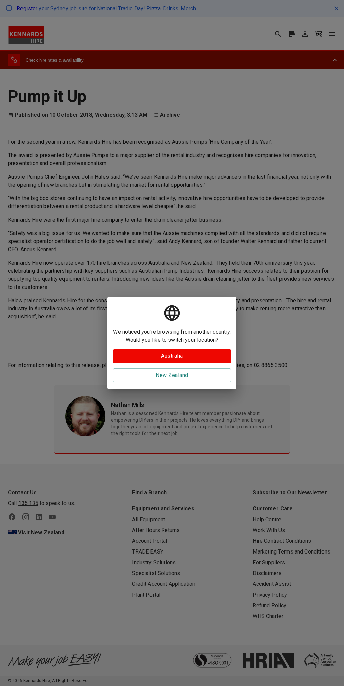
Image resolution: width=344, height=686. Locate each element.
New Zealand (172, 375)
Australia (172, 356)
